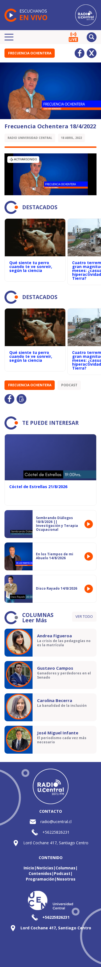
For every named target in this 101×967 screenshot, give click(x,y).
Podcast (69, 385)
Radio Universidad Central (30, 138)
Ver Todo (84, 616)
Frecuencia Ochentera (29, 53)
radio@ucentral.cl (56, 821)
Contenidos (40, 873)
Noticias (44, 867)
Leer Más (34, 620)
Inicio (29, 867)
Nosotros (66, 879)
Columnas (65, 867)
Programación (40, 879)
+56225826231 (56, 832)
